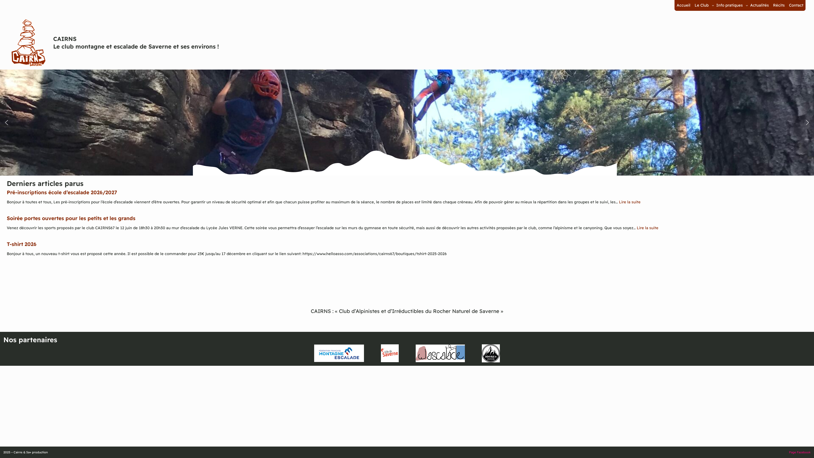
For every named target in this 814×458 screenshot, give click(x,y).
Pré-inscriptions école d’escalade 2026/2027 (62, 192)
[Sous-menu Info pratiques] (747, 5)
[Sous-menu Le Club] (713, 5)
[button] (6, 122)
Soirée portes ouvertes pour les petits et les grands (71, 218)
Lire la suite (630, 202)
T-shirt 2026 (21, 244)
